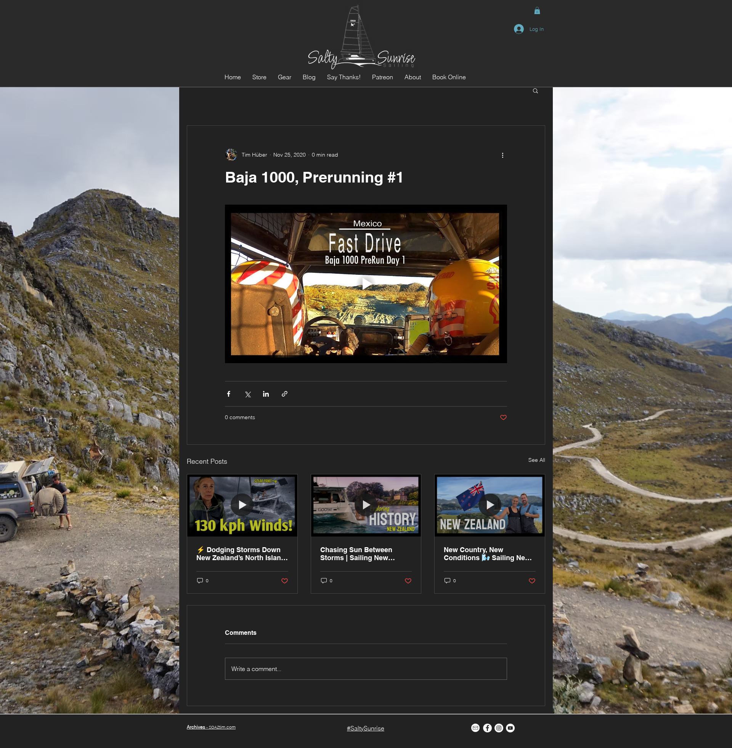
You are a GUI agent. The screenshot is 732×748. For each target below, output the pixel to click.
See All (536, 459)
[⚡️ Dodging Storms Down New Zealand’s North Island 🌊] (242, 505)
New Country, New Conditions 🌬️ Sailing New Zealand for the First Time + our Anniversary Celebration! (488, 554)
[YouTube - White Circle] (510, 728)
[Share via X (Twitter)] (247, 393)
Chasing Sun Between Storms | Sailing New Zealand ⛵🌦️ (356, 554)
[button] (537, 10)
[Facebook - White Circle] (487, 728)
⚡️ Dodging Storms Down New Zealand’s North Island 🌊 (240, 554)
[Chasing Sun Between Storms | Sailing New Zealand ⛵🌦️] (366, 505)
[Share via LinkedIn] (266, 393)
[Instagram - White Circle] (498, 728)
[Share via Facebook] (228, 393)
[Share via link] (284, 393)
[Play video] (366, 284)
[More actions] (502, 154)
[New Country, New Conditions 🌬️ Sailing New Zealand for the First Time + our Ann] (490, 505)
